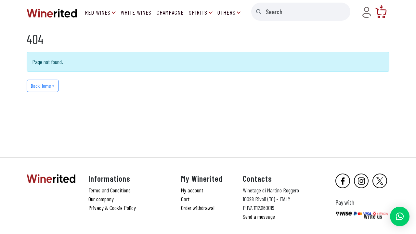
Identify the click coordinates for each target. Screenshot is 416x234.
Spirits (198, 12)
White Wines (136, 12)
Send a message (259, 216)
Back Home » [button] (43, 86)
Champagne (170, 12)
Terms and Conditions (109, 190)
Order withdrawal (197, 207)
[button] (400, 216)
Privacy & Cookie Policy (112, 207)
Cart (185, 198)
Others (226, 12)
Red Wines (97, 12)
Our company (101, 198)
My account (192, 190)
